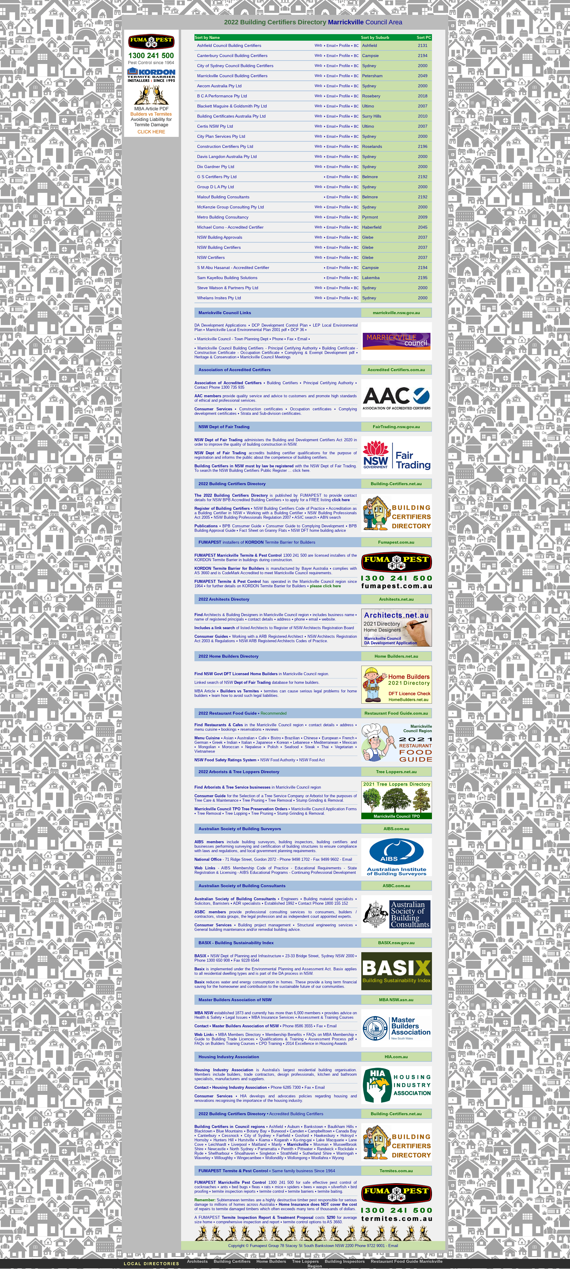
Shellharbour (218, 1153)
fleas (256, 1187)
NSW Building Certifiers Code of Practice (289, 508)
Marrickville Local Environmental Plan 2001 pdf (246, 329)
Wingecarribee (249, 1158)
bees (308, 1187)
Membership (275, 1034)
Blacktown (203, 1131)
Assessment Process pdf (331, 1039)
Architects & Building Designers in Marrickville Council (250, 615)
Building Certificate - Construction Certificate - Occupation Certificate (276, 350)
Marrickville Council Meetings (265, 357)
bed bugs (240, 1187)
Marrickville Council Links (225, 312)
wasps (321, 1187)
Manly (277, 1144)
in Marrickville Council (283, 674)
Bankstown (313, 1126)
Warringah (345, 1153)
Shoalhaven (245, 1153)
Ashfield (276, 1126)
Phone (277, 339)
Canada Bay (346, 1131)
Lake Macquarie (330, 1140)
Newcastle (217, 1149)
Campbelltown (320, 1131)
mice (279, 1187)
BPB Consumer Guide (241, 526)
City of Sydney (257, 1135)
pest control (340, 1182)
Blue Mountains (229, 1131)
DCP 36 (297, 329)
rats (267, 1187)
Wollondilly (274, 1158)
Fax (290, 339)
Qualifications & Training (281, 1039)
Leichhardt (217, 1144)
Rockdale (346, 1149)
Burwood (278, 1131)
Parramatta (267, 1149)
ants (224, 1187)
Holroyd (347, 1135)
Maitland (259, 1144)
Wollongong (297, 1158)
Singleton (267, 1153)
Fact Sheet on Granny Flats (263, 530)
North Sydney (242, 1149)
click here (301, 470)
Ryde (198, 1153)
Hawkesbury (324, 1135)
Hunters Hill (223, 1140)
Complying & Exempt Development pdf (319, 352)
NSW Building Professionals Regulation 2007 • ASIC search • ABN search (277, 517)
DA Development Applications (220, 325)
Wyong (338, 1158)
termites (248, 1200)
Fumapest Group (264, 1245)
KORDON (250, 586)
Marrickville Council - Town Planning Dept (232, 339)
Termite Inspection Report (246, 1217)
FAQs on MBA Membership (330, 1034)
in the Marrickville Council (248, 725)
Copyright (236, 1245)
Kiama (264, 1140)
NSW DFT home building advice (318, 530)
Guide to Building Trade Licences (224, 1039)
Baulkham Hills (341, 1126)
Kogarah (281, 1140)
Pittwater (305, 1149)
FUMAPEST (311, 495)
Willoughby (223, 1158)
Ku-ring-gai (302, 1140)
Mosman (321, 1144)
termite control (271, 1191)
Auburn (293, 1126)
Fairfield (283, 1135)
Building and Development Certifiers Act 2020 (313, 440)
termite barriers (301, 1191)
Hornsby (201, 1140)
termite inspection (227, 1191)
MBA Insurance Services (272, 1017)
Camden (297, 1131)
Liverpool (239, 1144)
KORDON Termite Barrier (216, 560)
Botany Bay (257, 1131)
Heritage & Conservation (215, 357)
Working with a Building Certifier (275, 513)
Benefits (295, 1034)
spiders (293, 1187)
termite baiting (330, 1191)
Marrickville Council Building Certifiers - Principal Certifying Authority (257, 348)
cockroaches (205, 1187)
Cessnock (230, 1135)
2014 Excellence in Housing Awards (316, 1043)
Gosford (302, 1135)
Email (302, 339)
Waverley (202, 1158)
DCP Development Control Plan (280, 325)
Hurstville (246, 1140)
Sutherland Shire (317, 1153)
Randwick (325, 1149)
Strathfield (289, 1153)
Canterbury (207, 1135)
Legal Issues (237, 1017)
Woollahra (319, 1158)
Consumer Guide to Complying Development (305, 526)
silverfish (338, 1187)
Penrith (287, 1149)
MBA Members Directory (239, 1034)
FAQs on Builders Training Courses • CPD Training (238, 1043)
